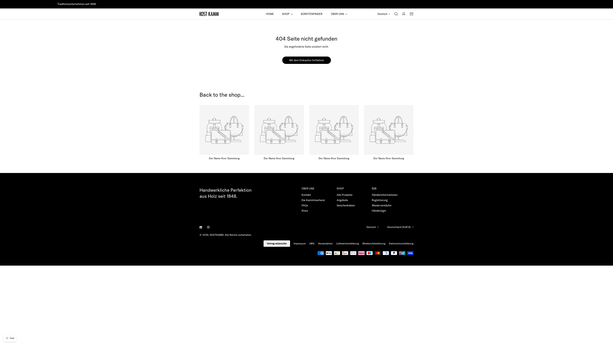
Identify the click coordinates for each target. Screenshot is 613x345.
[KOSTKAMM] (209, 14)
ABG (311, 243)
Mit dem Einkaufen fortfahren (306, 60)
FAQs (305, 205)
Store (305, 210)
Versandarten (325, 243)
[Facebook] (201, 227)
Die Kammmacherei (313, 200)
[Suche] (396, 14)
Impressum (300, 243)
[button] (411, 14)
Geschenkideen (346, 205)
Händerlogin (379, 210)
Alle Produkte (344, 194)
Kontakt (306, 194)
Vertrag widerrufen (277, 243)
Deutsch (382, 13)
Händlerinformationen (384, 194)
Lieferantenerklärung (347, 243)
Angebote (342, 200)
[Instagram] (208, 227)
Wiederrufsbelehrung (373, 243)
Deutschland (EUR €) (399, 227)
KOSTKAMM (216, 234)
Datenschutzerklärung (401, 243)
